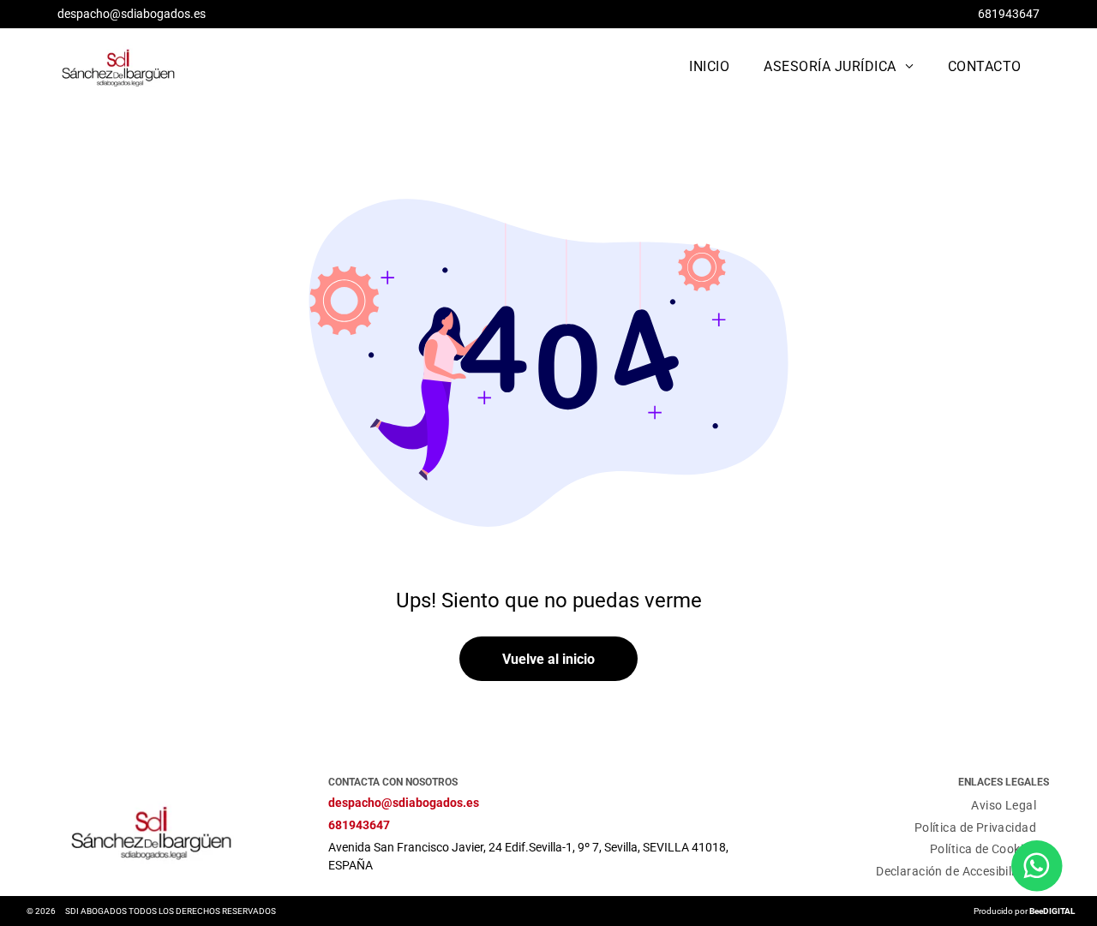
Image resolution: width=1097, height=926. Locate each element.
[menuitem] (709, 66)
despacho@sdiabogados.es (131, 14)
